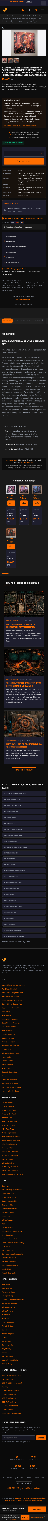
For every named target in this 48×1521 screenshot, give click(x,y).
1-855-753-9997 (27, 304)
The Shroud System (9, 1027)
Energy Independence (10, 1265)
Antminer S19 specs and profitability (14, 870)
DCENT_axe (6, 1387)
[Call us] (22, 10)
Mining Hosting (7, 1296)
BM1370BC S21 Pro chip (10, 912)
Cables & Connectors (9, 1072)
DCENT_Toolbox (7, 1409)
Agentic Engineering (9, 1273)
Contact (5, 1337)
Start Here (5, 1186)
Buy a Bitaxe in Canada (10, 996)
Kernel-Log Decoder (9, 1133)
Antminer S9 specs (9, 918)
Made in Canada (36, 285)
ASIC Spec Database (9, 1144)
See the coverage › (27, 462)
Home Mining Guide (9, 1197)
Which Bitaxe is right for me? (12, 993)
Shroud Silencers (8, 1038)
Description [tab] (7, 320)
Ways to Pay (6, 1349)
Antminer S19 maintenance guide (13, 882)
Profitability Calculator (10, 1167)
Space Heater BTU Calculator (12, 1174)
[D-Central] (5, 10)
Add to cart (26, 161)
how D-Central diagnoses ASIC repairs (15, 793)
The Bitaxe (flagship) (9, 989)
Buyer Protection (8, 1345)
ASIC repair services (10, 865)
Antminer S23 (7, 1118)
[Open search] (29, 10)
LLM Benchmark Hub (9, 1239)
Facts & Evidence (8, 1326)
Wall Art (30, 287)
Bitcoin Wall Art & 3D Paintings (32, 16)
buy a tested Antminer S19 (11, 876)
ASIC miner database (9, 859)
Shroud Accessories (9, 1042)
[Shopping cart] (36, 10)
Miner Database (7, 1102)
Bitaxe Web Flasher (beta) (11, 1413)
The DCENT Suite (8, 1379)
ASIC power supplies (9, 823)
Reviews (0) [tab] (39, 320)
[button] (3, 28)
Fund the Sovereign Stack (11, 1375)
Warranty (5, 1352)
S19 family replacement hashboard (13, 829)
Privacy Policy (7, 1364)
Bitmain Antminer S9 (9, 924)
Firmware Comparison (10, 1155)
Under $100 (21, 287)
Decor (28, 285)
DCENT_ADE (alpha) (9, 1398)
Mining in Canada (8, 1212)
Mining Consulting (8, 1307)
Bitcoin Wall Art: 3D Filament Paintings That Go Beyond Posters (24, 745)
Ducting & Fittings (8, 1034)
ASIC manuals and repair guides (13, 805)
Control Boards (7, 1061)
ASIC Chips (6, 1068)
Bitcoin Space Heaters (10, 1019)
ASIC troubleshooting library (12, 799)
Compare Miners (8, 1106)
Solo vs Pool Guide (8, 1205)
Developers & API (8, 1193)
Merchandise (15, 16)
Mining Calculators (8, 1163)
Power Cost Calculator (10, 1171)
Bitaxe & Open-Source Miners (12, 1004)
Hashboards (6, 1057)
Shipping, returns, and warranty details (19, 125)
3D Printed (10, 285)
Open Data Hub (7, 1235)
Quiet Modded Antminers (11, 1023)
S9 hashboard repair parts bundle (14, 936)
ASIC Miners (6, 1015)
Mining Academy (8, 1220)
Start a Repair (7, 1288)
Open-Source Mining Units (11, 1008)
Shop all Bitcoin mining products (13, 985)
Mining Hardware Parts (10, 1053)
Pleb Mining (6, 1011)
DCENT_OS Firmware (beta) (12, 1383)
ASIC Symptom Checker (11, 1136)
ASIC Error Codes (8, 1125)
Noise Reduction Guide (10, 1209)
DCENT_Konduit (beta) (10, 1394)
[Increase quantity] (41, 153)
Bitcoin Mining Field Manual (12, 1190)
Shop (8, 16)
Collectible (20, 285)
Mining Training (7, 1311)
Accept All (25, 1517)
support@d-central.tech (31, 1488)
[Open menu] (42, 10)
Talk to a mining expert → (24, 299)
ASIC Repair (6, 1284)
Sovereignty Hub (8, 1250)
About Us (5, 1318)
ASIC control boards (10, 817)
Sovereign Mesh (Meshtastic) (12, 1254)
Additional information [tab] (23, 320)
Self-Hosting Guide (9, 1261)
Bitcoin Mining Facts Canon (12, 1231)
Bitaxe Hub (6, 1216)
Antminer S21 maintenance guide (13, 906)
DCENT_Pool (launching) (10, 1390)
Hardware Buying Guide (10, 1091)
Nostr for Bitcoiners (9, 1258)
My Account (6, 1341)
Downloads (6, 1246)
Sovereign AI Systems (10, 1083)
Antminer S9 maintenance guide (12, 930)
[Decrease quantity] (6, 153)
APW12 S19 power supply (10, 841)
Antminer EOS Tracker (10, 1148)
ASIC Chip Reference (9, 1121)
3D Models (6, 1315)
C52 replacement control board (13, 835)
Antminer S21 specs (9, 894)
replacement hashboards (11, 811)
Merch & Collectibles (9, 1080)
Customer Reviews (8, 1322)
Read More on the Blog (24, 770)
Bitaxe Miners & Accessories (12, 1000)
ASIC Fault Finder (8, 1129)
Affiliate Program (8, 1334)
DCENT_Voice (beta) (9, 1402)
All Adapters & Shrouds (10, 1046)
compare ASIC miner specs (11, 853)
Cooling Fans (6, 1049)
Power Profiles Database (11, 1140)
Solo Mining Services (9, 1303)
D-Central (10, 290)
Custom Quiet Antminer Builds (13, 1300)
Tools (4, 1076)
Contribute (5, 1330)
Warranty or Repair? (9, 1292)
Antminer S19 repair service (12, 888)
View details (12, 503)
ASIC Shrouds (7, 1030)
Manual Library (7, 1159)
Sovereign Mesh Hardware (11, 1087)
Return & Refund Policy (10, 1360)
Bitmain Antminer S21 (10, 900)
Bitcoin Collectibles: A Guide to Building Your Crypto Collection (20, 625)
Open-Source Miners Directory (13, 1243)
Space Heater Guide (9, 1201)
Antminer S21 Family (9, 1110)
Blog (3, 1224)
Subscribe (41, 1438)
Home (3, 16)
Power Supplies (7, 1064)
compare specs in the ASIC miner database (15, 847)
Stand (14, 287)
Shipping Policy (7, 1356)
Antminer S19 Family (9, 1114)
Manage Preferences (37, 1517)
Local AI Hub (6, 1269)
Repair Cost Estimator (10, 1152)
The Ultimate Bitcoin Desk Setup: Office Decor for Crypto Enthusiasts (23, 684)
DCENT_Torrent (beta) (10, 1406)
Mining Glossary (7, 1227)
